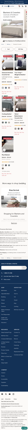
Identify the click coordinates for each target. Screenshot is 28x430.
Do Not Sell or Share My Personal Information (10, 403)
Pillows (3, 303)
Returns (16, 338)
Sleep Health (4, 362)
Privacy (15, 399)
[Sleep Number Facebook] (2, 394)
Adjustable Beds (5, 293)
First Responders (5, 314)
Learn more (21, 3)
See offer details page (5, 406)
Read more (14, 223)
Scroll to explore (7, 20)
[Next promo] (26, 2)
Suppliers (3, 382)
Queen (15, 300)
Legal (2, 399)
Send (24, 267)
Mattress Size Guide (19, 309)
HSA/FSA (16, 348)
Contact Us (17, 332)
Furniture (3, 306)
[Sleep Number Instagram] (13, 394)
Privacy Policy (7, 417)
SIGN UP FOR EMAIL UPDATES (9, 263)
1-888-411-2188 (14, 421)
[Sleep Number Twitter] (6, 394)
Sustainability (4, 385)
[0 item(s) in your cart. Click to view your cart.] (25, 6)
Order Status (17, 342)
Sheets (3, 300)
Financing (16, 345)
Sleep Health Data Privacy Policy (7, 401)
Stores (3, 376)
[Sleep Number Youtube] (10, 394)
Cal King (16, 306)
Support (16, 335)
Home (2, 44)
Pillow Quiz (4, 353)
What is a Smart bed (6, 356)
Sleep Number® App (6, 332)
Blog (2, 359)
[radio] (3, 88)
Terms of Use (7, 399)
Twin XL (16, 293)
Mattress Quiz (4, 335)
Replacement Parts (18, 351)
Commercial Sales (18, 354)
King (15, 303)
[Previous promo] (1, 2)
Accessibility (4, 379)
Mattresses (4, 290)
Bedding (8, 44)
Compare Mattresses (6, 338)
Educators (3, 322)
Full (15, 296)
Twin (15, 290)
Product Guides (5, 350)
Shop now (14, 197)
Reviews (3, 346)
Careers (3, 372)
